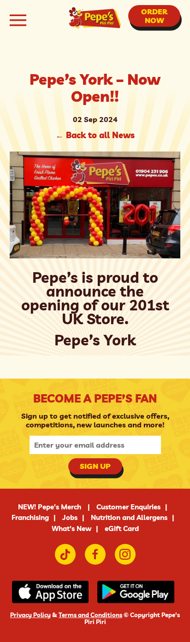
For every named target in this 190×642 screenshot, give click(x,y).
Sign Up (95, 466)
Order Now (154, 15)
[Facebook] (95, 554)
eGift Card (122, 528)
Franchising (30, 517)
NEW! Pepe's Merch (50, 507)
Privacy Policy (30, 615)
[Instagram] (125, 554)
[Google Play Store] (137, 593)
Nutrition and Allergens (129, 517)
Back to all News (95, 135)
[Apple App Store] (52, 593)
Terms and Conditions (90, 615)
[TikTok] (65, 554)
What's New (71, 528)
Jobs (69, 517)
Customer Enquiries (128, 507)
